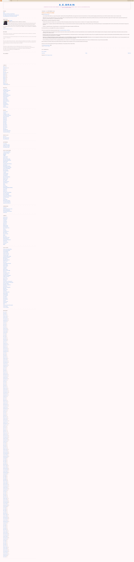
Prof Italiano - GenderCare (7, 284)
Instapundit (4, 92)
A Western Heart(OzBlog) (6, 151)
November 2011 (5, 420)
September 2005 (5, 521)
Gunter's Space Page (6, 116)
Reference (4, 77)
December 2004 (5, 533)
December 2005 (5, 517)
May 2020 (4, 336)
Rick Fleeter (5, 122)
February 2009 (5, 465)
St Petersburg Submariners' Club (7, 208)
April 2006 (4, 511)
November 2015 (5, 362)
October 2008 (5, 471)
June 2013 (4, 397)
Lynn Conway (5, 277)
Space (4, 82)
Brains (4, 66)
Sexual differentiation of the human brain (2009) (10, 16)
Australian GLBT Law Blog (7, 256)
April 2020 (4, 337)
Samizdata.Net (5, 98)
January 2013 (5, 403)
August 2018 (5, 340)
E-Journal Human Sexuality (7, 263)
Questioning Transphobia (6, 287)
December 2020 (5, 329)
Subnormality (5, 240)
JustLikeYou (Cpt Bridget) (7, 275)
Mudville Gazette (5, 93)
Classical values (5, 156)
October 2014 (5, 377)
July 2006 (4, 507)
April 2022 (4, 313)
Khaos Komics (5, 232)
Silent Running (5, 103)
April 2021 (4, 327)
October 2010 (5, 438)
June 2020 (4, 335)
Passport (4, 73)
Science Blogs (5, 188)
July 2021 (4, 322)
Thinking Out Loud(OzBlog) (7, 195)
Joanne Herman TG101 (6, 272)
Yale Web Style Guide (6, 147)
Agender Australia (5, 252)
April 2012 (4, 415)
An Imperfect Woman (6, 153)
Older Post (129, 53)
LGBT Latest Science (6, 276)
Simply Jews (5, 189)
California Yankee (5, 91)
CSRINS (4, 155)
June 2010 (4, 443)
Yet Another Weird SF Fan (7, 201)
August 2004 (5, 539)
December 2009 (5, 452)
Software (4, 80)
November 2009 (5, 453)
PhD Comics (5, 236)
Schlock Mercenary (6, 238)
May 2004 (4, 543)
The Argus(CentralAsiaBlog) (7, 192)
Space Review (5, 125)
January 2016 (5, 359)
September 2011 (5, 423)
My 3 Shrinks (5, 180)
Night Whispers (5, 182)
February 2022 (5, 316)
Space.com (4, 128)
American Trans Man (6, 253)
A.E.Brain (67, 5)
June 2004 (4, 541)
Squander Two (5, 191)
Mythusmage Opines (6, 181)
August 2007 (5, 490)
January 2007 (5, 499)
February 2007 (5, 498)
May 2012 (4, 414)
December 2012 (5, 404)
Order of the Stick (5, 233)
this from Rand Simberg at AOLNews (65, 30)
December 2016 (5, 348)
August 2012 (5, 409)
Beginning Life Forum (6, 257)
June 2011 (4, 427)
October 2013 (5, 393)
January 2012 (5, 419)
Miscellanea (5, 72)
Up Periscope (5, 212)
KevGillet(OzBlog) (6, 170)
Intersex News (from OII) (6, 270)
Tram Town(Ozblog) (6, 197)
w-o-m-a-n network (6, 307)
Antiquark (4, 112)
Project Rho (5, 121)
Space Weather (5, 127)
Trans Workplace (5, 299)
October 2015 (5, 363)
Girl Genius (4, 230)
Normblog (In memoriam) (6, 95)
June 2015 (4, 367)
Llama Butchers (5, 175)
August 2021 (5, 321)
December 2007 (5, 484)
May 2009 (4, 461)
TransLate (4, 300)
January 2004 (5, 548)
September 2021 (5, 320)
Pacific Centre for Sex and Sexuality (8, 282)
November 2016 (5, 350)
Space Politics (5, 124)
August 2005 (5, 522)
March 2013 (5, 400)
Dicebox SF (4, 224)
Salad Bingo (5, 290)
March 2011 (5, 431)
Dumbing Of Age (5, 225)
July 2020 (4, 333)
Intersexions (5, 271)
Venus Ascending (5, 242)
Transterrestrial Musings (6, 131)
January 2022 (5, 317)
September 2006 (5, 505)
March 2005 (5, 529)
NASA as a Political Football (48, 12)
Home (86, 53)
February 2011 (5, 433)
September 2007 (5, 488)
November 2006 (5, 502)
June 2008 (4, 476)
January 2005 (5, 532)
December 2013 (5, 390)
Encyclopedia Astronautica (7, 115)
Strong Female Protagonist (7, 239)
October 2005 (5, 520)
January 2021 (5, 328)
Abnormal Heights (5, 251)
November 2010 (5, 437)
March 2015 (5, 371)
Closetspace (5, 220)
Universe (4, 198)
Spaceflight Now (5, 129)
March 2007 (5, 496)
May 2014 (4, 384)
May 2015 (4, 369)
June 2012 (4, 412)
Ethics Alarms (5, 162)
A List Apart (5, 143)
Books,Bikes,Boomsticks (6, 90)
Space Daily (5, 123)
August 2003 (5, 555)
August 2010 (5, 441)
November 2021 (5, 318)
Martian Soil (5, 118)
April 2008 (4, 479)
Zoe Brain (10, 20)
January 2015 (5, 373)
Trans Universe (5, 297)
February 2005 (5, 530)
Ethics (4, 69)
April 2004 (4, 544)
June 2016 (4, 352)
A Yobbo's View (5, 89)
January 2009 (5, 467)
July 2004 (4, 540)
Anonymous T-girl (5, 255)
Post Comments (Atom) (49, 55)
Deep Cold (4, 136)
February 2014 (5, 388)
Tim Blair (4, 105)
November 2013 (5, 392)
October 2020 (5, 331)
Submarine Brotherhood (6, 210)
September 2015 (5, 365)
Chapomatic (5, 207)
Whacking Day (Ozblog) (6, 200)
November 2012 (5, 405)
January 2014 (5, 389)
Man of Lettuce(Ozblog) (6, 176)
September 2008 (5, 472)
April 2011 (4, 430)
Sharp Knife (5, 102)
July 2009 (4, 458)
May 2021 (4, 325)
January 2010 (5, 450)
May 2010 (4, 445)
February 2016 (5, 358)
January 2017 (5, 347)
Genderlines (5, 268)
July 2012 (4, 411)
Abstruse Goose (5, 217)
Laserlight (4, 172)
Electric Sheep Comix (6, 227)
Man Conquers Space (6, 137)
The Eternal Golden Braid (6, 130)
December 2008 (5, 468)
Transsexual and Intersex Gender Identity (9, 13)
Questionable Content (6, 237)
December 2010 (5, 435)
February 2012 (5, 418)
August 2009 (5, 457)
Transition (4, 83)
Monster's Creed (5, 278)
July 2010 (4, 442)
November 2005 (5, 518)
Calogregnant (5, 219)
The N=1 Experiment (6, 193)
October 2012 (5, 407)
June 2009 (4, 460)
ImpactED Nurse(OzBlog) (6, 166)
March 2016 (5, 356)
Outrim (4, 234)
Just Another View (5, 274)
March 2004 (5, 545)
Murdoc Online (5, 179)
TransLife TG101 (5, 301)
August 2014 (5, 380)
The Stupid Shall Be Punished (7, 211)
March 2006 (5, 513)
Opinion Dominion (6, 96)
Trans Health (5, 296)
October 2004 (5, 536)
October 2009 (5, 454)
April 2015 (4, 370)
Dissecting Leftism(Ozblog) (7, 160)
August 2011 (5, 424)
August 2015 (5, 366)
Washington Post (46, 14)
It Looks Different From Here (7, 167)
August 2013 (5, 396)
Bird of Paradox (5, 258)
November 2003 (5, 551)
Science (4, 79)
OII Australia (5, 280)
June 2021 (4, 324)
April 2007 (4, 495)
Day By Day (5, 223)
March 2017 (5, 346)
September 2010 (5, 439)
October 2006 (5, 503)
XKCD (4, 244)
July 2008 (4, 475)
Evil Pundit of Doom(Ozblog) (7, 163)
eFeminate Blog (5, 264)
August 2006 (5, 506)
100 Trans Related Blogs (6, 250)
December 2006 (5, 501)
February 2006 (5, 514)
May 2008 (4, 477)
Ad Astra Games (5, 111)
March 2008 (5, 480)
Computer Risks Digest (6, 144)
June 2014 (4, 382)
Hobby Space (5, 117)
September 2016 (5, 351)
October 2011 (5, 422)
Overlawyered (5, 97)
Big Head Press (5, 218)
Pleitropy (4, 185)
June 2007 (4, 492)
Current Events (5, 67)
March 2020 (5, 339)
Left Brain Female (5, 173)
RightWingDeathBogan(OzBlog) (8, 187)
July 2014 (4, 381)
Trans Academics (5, 295)
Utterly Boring (5, 199)
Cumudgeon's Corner (6, 114)
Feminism (4, 70)
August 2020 (5, 332)
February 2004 (5, 547)
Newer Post (43, 53)
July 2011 (4, 426)
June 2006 (4, 509)
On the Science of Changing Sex (7, 281)
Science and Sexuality (6, 291)
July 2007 (4, 491)
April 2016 (4, 355)
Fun (3, 71)
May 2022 (4, 312)
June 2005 (4, 525)
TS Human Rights (5, 84)
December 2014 (5, 374)
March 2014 (5, 386)
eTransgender (5, 266)
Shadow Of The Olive (6, 101)
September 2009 (5, 456)
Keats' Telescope (5, 169)
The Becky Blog (5, 294)
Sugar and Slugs (5, 293)
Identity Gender (5, 269)
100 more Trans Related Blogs (7, 249)
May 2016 (4, 354)
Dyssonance (5, 262)
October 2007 (5, 487)
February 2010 (5, 449)
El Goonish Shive (5, 226)
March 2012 (5, 416)
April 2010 (4, 446)
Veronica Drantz (5, 306)
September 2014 (5, 378)
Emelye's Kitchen (5, 265)
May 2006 (4, 510)
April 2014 (4, 385)
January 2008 (5, 483)
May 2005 (4, 526)
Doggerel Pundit (5, 161)
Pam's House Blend (6, 283)
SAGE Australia (5, 289)
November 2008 (5, 469)
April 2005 (4, 528)
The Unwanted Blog (6, 194)
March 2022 (5, 314)
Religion (4, 78)
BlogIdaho (4, 154)
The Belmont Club (5, 104)
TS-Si (4, 303)
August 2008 (5, 473)
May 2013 (4, 399)
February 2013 (5, 401)
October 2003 (5, 552)
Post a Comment (44, 51)
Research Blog (5, 186)
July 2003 (4, 556)
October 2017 (5, 343)
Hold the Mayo (5, 164)
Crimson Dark (5, 221)
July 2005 (4, 524)
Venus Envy (5, 243)
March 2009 (5, 464)
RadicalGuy (5, 288)
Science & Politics (5, 99)
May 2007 (4, 494)
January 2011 (5, 434)
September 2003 (5, 554)
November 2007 (5, 486)
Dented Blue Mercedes (6, 259)
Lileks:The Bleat (5, 174)
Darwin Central (5, 157)
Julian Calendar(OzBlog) (6, 168)
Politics (4, 76)
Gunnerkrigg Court (6, 231)
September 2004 (5, 537)
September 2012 (5, 408)
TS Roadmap (5, 302)
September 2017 (5, 344)
